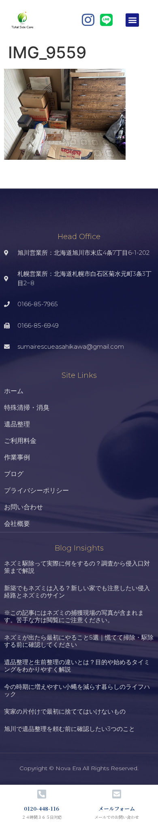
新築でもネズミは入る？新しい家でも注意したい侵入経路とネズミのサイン (77, 591)
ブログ (13, 474)
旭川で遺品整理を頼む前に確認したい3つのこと (69, 729)
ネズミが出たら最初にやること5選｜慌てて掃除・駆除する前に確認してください (79, 640)
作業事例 (17, 457)
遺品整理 (17, 424)
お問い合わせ (23, 507)
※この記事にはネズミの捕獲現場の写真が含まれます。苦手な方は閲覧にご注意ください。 (74, 616)
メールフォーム (116, 808)
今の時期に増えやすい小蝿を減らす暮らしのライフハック (77, 690)
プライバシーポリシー (36, 490)
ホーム (13, 391)
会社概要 (17, 523)
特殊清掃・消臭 (26, 407)
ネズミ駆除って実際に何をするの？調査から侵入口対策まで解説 (77, 566)
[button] (132, 20)
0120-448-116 (41, 808)
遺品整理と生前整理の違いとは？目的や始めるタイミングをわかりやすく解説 (77, 665)
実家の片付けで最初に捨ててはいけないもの (65, 711)
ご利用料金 (20, 441)
